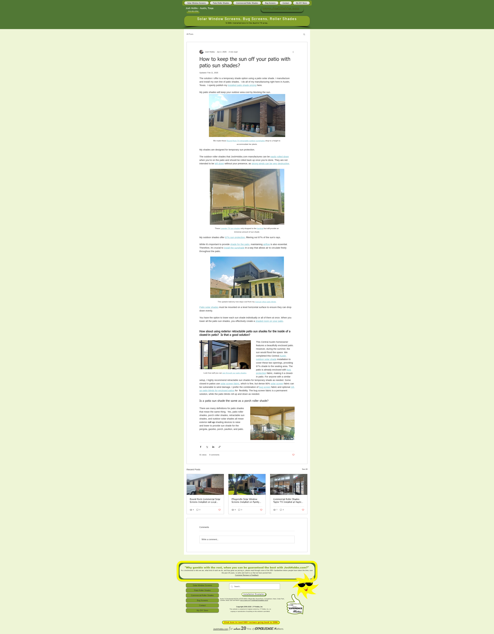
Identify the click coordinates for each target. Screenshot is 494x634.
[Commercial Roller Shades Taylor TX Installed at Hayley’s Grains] (288, 484)
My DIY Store (202, 610)
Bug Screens (255, 18)
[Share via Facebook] (200, 447)
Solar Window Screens (218, 18)
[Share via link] (219, 447)
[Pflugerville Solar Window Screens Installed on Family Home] (247, 484)
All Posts (190, 34)
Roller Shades (283, 18)
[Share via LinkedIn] (213, 447)
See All (304, 469)
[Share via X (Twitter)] (207, 447)
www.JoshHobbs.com (281, 8)
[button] (304, 34)
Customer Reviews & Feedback (247, 575)
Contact (202, 605)
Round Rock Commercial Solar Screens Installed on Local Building (205, 501)
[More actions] (293, 51)
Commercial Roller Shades (202, 595)
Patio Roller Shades (202, 590)
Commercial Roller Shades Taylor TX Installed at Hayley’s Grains (288, 501)
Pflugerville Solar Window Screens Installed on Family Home (245, 501)
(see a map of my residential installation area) (254, 600)
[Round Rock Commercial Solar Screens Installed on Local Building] (205, 484)
